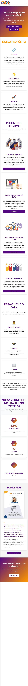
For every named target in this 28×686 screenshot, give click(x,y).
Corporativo (14, 29)
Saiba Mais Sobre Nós (14, 553)
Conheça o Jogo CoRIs (14, 26)
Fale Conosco (14, 575)
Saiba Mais (14, 168)
